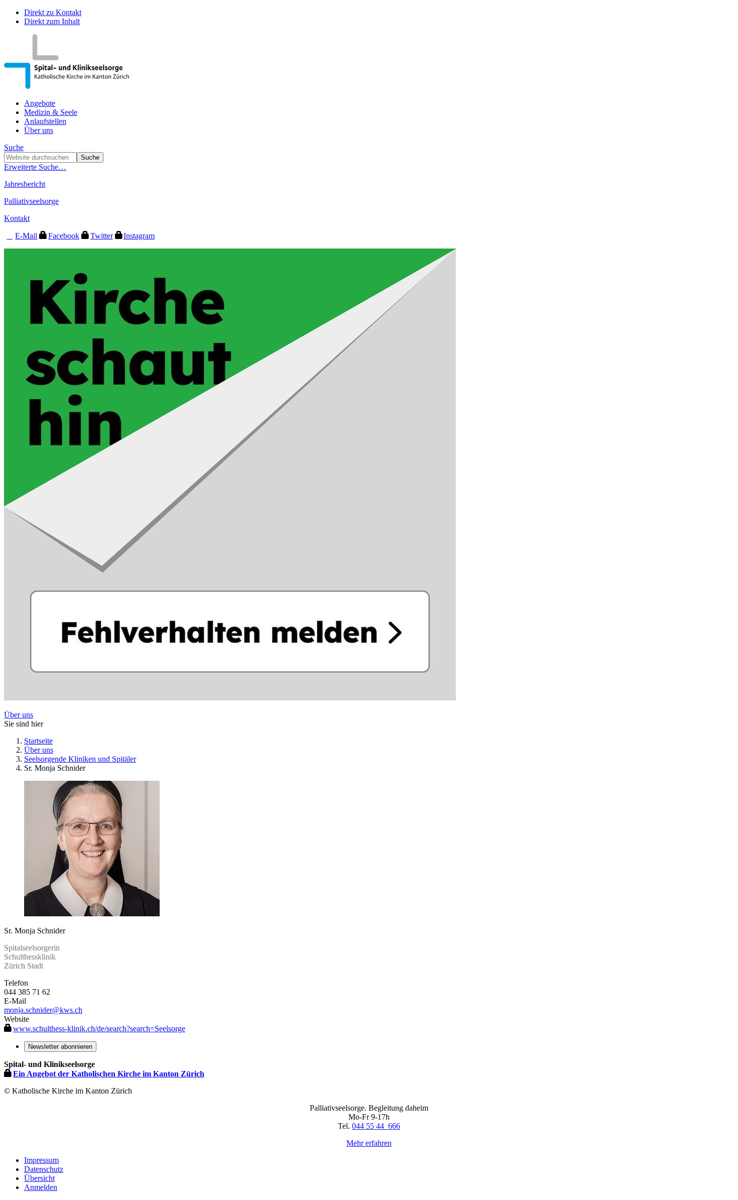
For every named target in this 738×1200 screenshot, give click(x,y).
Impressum (41, 1160)
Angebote (39, 103)
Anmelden (40, 1187)
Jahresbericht (24, 184)
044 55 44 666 (376, 1126)
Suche (14, 147)
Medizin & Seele (50, 112)
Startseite (38, 741)
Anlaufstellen (45, 121)
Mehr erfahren (369, 1143)
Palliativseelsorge (31, 201)
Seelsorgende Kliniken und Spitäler (80, 759)
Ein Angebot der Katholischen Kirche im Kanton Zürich (108, 1073)
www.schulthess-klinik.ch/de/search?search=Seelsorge (99, 1028)
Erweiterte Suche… (35, 167)
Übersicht (39, 1178)
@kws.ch (67, 1010)
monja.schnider (28, 1010)
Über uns (38, 130)
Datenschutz (43, 1169)
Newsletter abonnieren (60, 1046)
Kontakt (17, 218)
